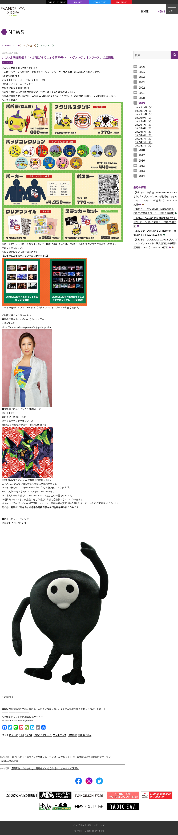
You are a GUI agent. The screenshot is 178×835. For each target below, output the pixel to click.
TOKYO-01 (7, 62)
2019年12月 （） (144, 107)
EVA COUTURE (100, 2)
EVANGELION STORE (57, 2)
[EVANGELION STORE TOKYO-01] (13, 11)
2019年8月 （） (143, 121)
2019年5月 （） (143, 131)
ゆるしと (13, 735)
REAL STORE (121, 2)
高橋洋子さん (84, 735)
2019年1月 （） (143, 145)
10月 (21, 735)
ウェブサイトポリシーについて (89, 825)
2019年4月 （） (143, 135)
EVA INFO (78, 2)
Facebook (78, 780)
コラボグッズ (59, 735)
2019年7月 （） (143, 124)
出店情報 (72, 735)
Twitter (99, 780)
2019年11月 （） (144, 110)
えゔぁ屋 (143, 204)
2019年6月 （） (143, 128)
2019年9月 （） (143, 117)
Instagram (89, 780)
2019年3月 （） (143, 138)
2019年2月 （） (143, 142)
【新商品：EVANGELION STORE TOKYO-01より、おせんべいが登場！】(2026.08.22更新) (155, 222)
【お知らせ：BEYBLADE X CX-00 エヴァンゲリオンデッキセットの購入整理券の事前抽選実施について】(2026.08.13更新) (156, 243)
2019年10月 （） (144, 114)
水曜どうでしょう (43, 735)
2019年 (28, 735)
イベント (176, 213)
